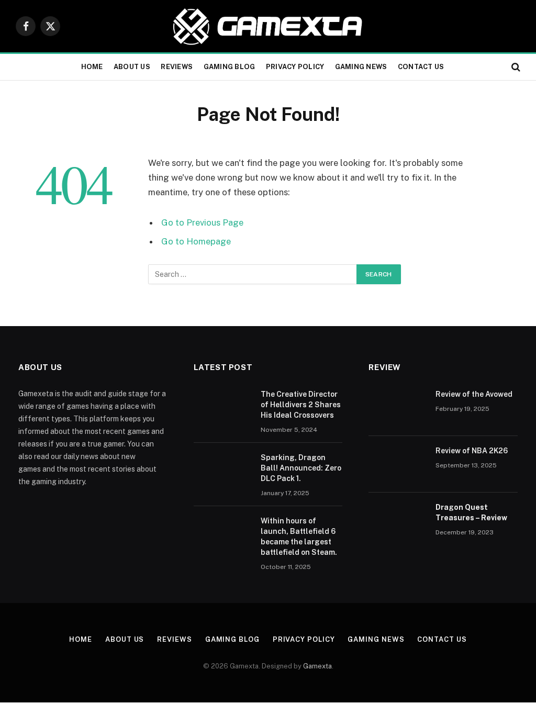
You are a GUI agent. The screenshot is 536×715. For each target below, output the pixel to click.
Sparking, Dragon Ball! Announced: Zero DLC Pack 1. (301, 468)
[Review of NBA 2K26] (397, 464)
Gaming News (361, 67)
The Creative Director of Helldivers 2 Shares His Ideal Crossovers (301, 404)
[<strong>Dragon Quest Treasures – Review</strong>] (397, 521)
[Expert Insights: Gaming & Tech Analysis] (268, 26)
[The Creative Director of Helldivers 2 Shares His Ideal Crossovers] (222, 408)
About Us (132, 67)
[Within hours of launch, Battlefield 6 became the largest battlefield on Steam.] (222, 534)
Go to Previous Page (202, 222)
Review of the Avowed (474, 394)
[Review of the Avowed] (397, 408)
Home (92, 67)
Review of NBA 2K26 (472, 450)
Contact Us (421, 67)
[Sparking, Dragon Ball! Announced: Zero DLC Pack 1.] (222, 471)
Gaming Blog (229, 67)
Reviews (177, 67)
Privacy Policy (295, 67)
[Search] (514, 67)
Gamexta (317, 666)
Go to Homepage (196, 241)
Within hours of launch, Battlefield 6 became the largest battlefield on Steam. (299, 536)
